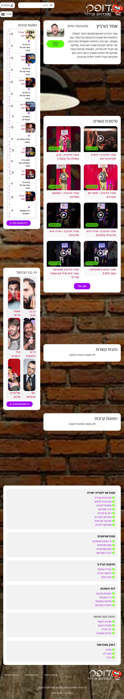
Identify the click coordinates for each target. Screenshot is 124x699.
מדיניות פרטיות (51, 674)
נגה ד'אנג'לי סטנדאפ (24, 34)
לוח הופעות (107, 588)
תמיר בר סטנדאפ (25, 173)
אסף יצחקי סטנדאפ (24, 82)
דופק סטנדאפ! (106, 645)
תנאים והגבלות (11, 674)
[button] (6, 14)
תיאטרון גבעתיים (26, 118)
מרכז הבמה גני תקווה (23, 140)
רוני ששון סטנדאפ (25, 58)
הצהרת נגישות (31, 674)
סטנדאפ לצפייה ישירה (101, 493)
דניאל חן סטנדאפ (25, 127)
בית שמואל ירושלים (25, 212)
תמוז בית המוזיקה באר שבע (24, 163)
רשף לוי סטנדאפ (25, 150)
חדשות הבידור (106, 564)
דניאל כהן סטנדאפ (25, 106)
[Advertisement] (82, 90)
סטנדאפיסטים (106, 536)
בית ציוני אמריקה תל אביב (25, 47)
